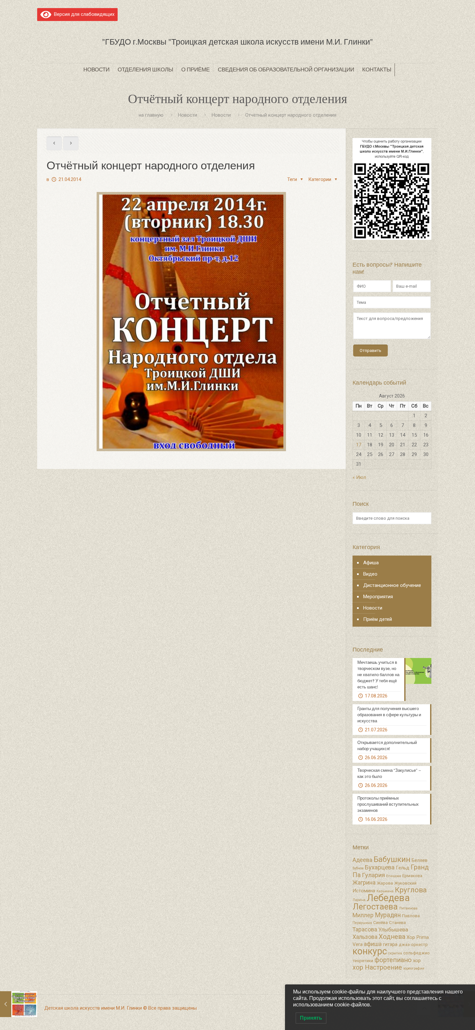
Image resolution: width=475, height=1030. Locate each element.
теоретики (363, 960)
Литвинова (408, 908)
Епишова (393, 876)
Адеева (362, 860)
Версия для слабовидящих (82, 14)
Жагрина (364, 882)
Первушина (362, 923)
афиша (373, 944)
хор (417, 960)
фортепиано (393, 960)
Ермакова (412, 875)
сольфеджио (416, 952)
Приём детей (377, 619)
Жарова (385, 883)
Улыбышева (393, 930)
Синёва (380, 922)
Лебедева (388, 897)
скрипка (395, 953)
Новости (187, 115)
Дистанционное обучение (392, 585)
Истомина (364, 891)
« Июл (359, 477)
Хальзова (365, 937)
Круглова (411, 890)
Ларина (359, 900)
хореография (413, 968)
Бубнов (358, 868)
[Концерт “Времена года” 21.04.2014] (18, 1004)
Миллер (363, 915)
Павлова (411, 915)
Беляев (420, 860)
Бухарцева (380, 867)
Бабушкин (392, 859)
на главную (151, 115)
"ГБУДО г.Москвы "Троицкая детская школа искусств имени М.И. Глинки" (237, 42)
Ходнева (392, 936)
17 (358, 445)
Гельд (402, 868)
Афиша (371, 563)
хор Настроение (377, 967)
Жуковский (405, 883)
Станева (397, 922)
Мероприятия (378, 597)
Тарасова (365, 929)
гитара (390, 944)
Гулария (373, 875)
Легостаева (375, 906)
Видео (370, 574)
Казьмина (385, 891)
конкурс (370, 951)
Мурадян (388, 915)
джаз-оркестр (413, 944)
